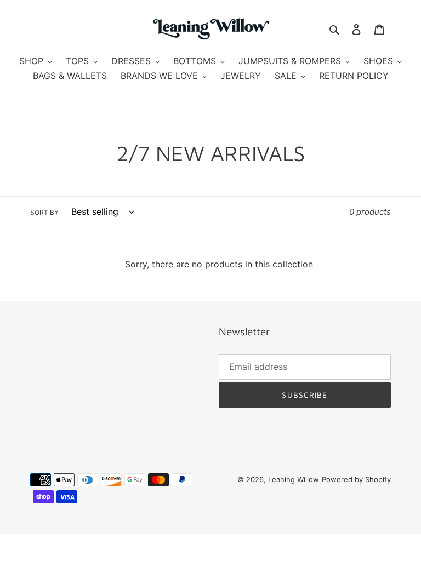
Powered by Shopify (356, 479)
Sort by (44, 212)
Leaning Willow (293, 479)
